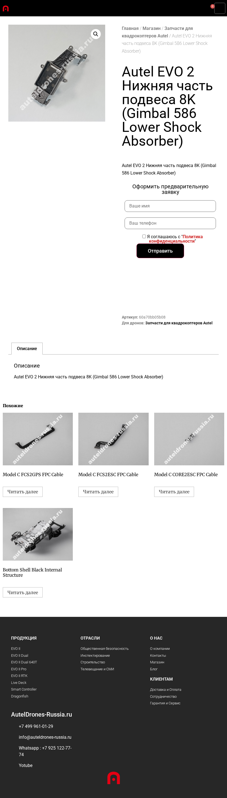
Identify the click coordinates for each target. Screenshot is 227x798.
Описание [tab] (27, 348)
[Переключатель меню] (104, 5)
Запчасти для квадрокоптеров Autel (179, 323)
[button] (219, 8)
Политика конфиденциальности (176, 239)
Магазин (152, 28)
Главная (130, 28)
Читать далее (22, 491)
